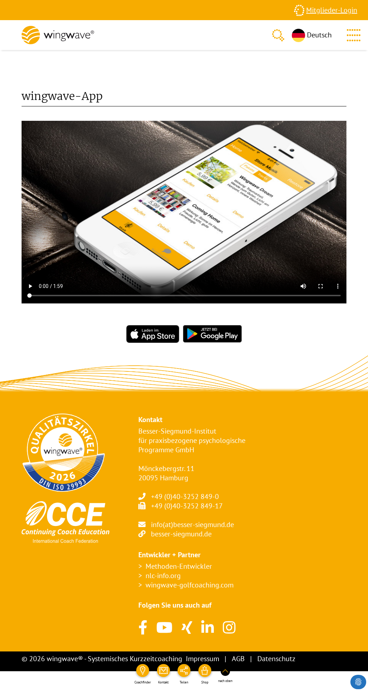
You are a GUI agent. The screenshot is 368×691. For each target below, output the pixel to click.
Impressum (202, 658)
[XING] (186, 627)
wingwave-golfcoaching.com (190, 585)
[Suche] (278, 35)
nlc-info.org (163, 575)
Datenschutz (276, 658)
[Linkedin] (207, 627)
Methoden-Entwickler (179, 566)
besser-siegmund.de (181, 534)
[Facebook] (142, 627)
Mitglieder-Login (331, 10)
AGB (238, 658)
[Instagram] (229, 627)
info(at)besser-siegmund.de (192, 524)
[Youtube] (164, 627)
